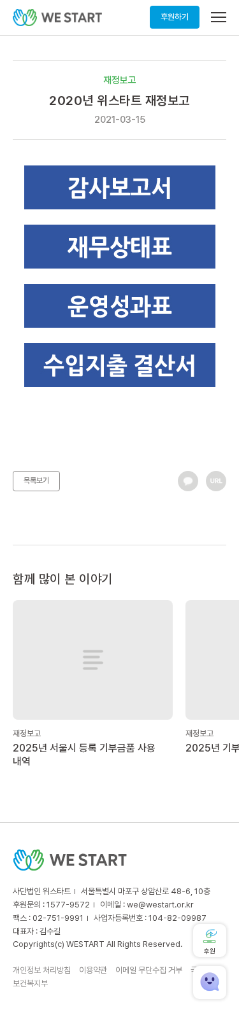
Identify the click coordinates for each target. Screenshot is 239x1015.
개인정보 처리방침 (42, 970)
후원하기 (175, 17)
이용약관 (93, 970)
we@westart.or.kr (160, 904)
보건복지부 (30, 983)
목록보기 (36, 480)
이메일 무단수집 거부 (148, 970)
